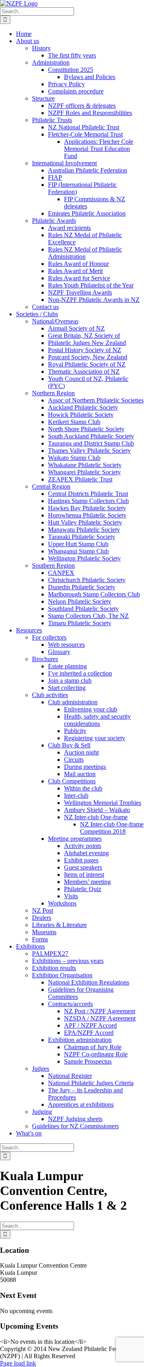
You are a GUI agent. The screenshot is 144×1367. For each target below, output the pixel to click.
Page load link (18, 1363)
